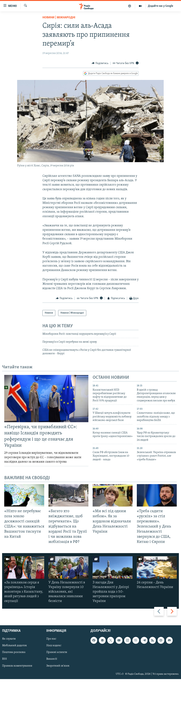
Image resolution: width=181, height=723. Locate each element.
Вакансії (51, 659)
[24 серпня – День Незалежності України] (157, 567)
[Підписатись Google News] (102, 640)
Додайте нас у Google (160, 6)
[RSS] (152, 640)
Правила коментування (17, 665)
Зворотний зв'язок (57, 665)
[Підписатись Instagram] (127, 640)
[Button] (100, 63)
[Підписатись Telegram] (144, 640)
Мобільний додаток (14, 645)
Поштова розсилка (13, 652)
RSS (4, 659)
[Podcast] (160, 640)
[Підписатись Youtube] (119, 640)
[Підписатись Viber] (135, 640)
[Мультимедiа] (140, 6)
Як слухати (9, 638)
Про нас (51, 638)
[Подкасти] (129, 6)
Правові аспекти (56, 652)
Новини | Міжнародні (58, 17)
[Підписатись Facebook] (93, 640)
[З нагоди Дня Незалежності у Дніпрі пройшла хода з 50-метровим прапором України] (113, 567)
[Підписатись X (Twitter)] (110, 640)
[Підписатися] (169, 640)
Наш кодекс (53, 645)
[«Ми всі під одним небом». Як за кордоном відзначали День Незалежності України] (113, 495)
